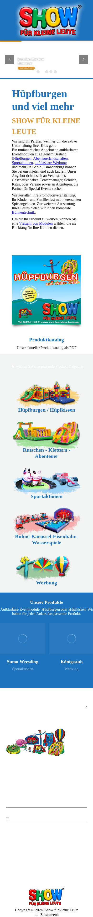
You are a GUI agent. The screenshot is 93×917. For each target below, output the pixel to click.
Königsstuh (72, 661)
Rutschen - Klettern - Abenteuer (46, 453)
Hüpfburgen (22, 158)
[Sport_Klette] (14, 870)
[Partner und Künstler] (46, 716)
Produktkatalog (46, 340)
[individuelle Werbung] (46, 714)
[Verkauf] (46, 711)
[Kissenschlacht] (30, 870)
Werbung (71, 669)
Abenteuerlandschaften (50, 158)
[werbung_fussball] (63, 854)
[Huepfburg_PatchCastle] (46, 870)
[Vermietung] (46, 708)
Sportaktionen (22, 163)
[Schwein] (14, 854)
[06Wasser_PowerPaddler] (79, 854)
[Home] (46, 704)
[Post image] (22, 638)
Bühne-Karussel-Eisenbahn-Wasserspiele (46, 539)
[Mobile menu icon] (9, 20)
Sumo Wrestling (22, 661)
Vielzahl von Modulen (36, 223)
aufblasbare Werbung (51, 163)
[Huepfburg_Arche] (46, 854)
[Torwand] (63, 870)
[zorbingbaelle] (30, 854)
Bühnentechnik (23, 212)
